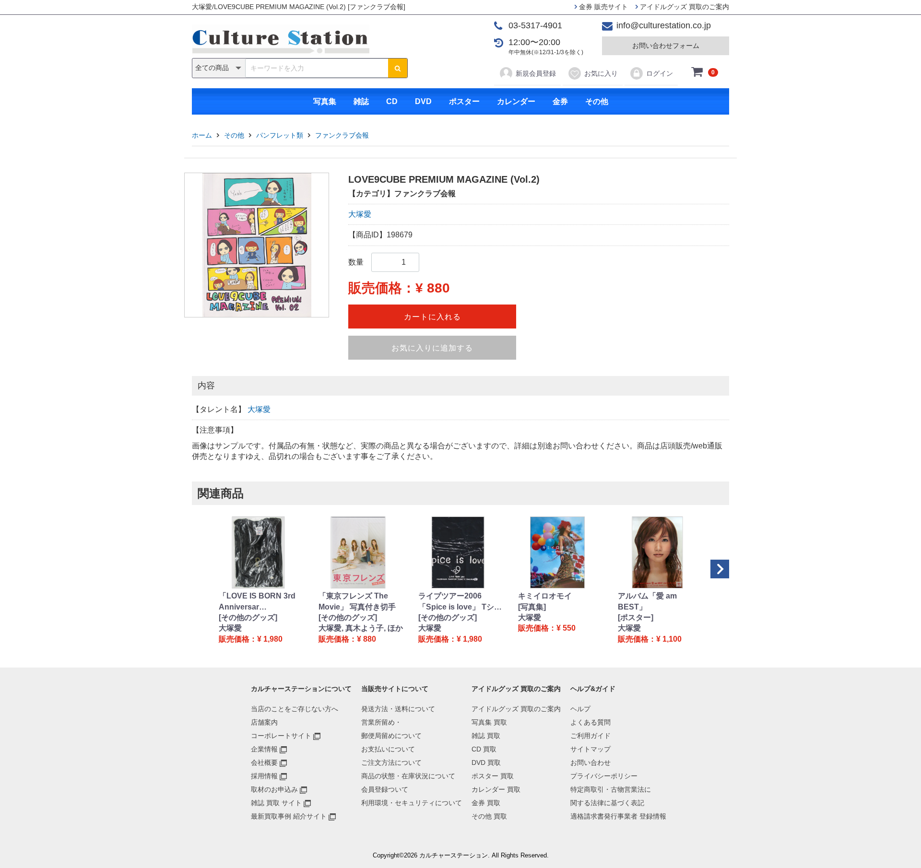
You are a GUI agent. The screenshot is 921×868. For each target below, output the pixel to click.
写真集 (324, 101)
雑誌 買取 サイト (276, 803)
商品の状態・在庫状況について (408, 776)
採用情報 (264, 776)
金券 (560, 101)
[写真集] (532, 607)
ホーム (202, 135)
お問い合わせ (590, 762)
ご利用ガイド (590, 735)
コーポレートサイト (281, 735)
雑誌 (361, 101)
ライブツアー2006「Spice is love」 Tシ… (460, 601)
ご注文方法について (391, 762)
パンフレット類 (279, 135)
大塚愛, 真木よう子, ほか (361, 628)
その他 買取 (489, 816)
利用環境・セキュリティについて (411, 803)
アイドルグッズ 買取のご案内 (683, 7)
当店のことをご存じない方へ (294, 709)
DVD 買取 (486, 762)
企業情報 (264, 749)
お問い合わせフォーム (665, 45)
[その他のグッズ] (248, 617)
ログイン (659, 73)
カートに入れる (432, 317)
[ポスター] (635, 617)
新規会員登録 (536, 73)
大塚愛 (359, 214)
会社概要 (264, 762)
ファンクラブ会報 (342, 135)
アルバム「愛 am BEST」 (647, 601)
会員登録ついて (384, 789)
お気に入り (601, 73)
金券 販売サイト (602, 7)
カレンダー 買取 (496, 789)
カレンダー (516, 101)
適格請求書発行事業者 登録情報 (618, 816)
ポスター (464, 101)
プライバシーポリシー (604, 776)
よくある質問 (590, 722)
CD (392, 101)
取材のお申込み (274, 789)
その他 (596, 101)
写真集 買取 (489, 722)
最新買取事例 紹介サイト (289, 816)
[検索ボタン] (397, 68)
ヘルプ (580, 709)
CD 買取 (484, 749)
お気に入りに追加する (432, 348)
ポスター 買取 (493, 776)
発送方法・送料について (398, 709)
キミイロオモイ (545, 596)
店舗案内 (264, 722)
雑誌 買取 (486, 735)
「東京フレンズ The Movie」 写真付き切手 (357, 601)
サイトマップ (590, 749)
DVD (423, 101)
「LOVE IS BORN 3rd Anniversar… (257, 601)
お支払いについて (388, 749)
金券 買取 (486, 803)
